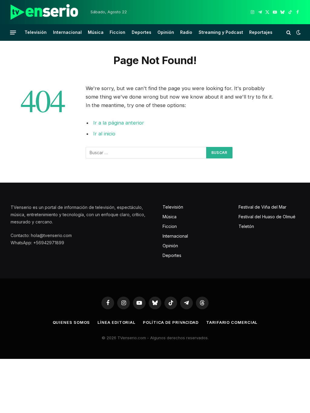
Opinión (165, 32)
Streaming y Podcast (221, 32)
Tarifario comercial (231, 322)
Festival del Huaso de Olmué (267, 216)
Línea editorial (116, 322)
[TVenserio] (44, 12)
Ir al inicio (104, 134)
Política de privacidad (171, 322)
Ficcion (117, 32)
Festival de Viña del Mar (262, 207)
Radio (186, 32)
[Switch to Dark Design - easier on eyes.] (298, 32)
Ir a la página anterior (118, 123)
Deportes (141, 32)
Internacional (67, 32)
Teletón (246, 226)
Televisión (36, 32)
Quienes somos (71, 322)
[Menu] (13, 32)
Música (96, 32)
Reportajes (260, 32)
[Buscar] (288, 32)
